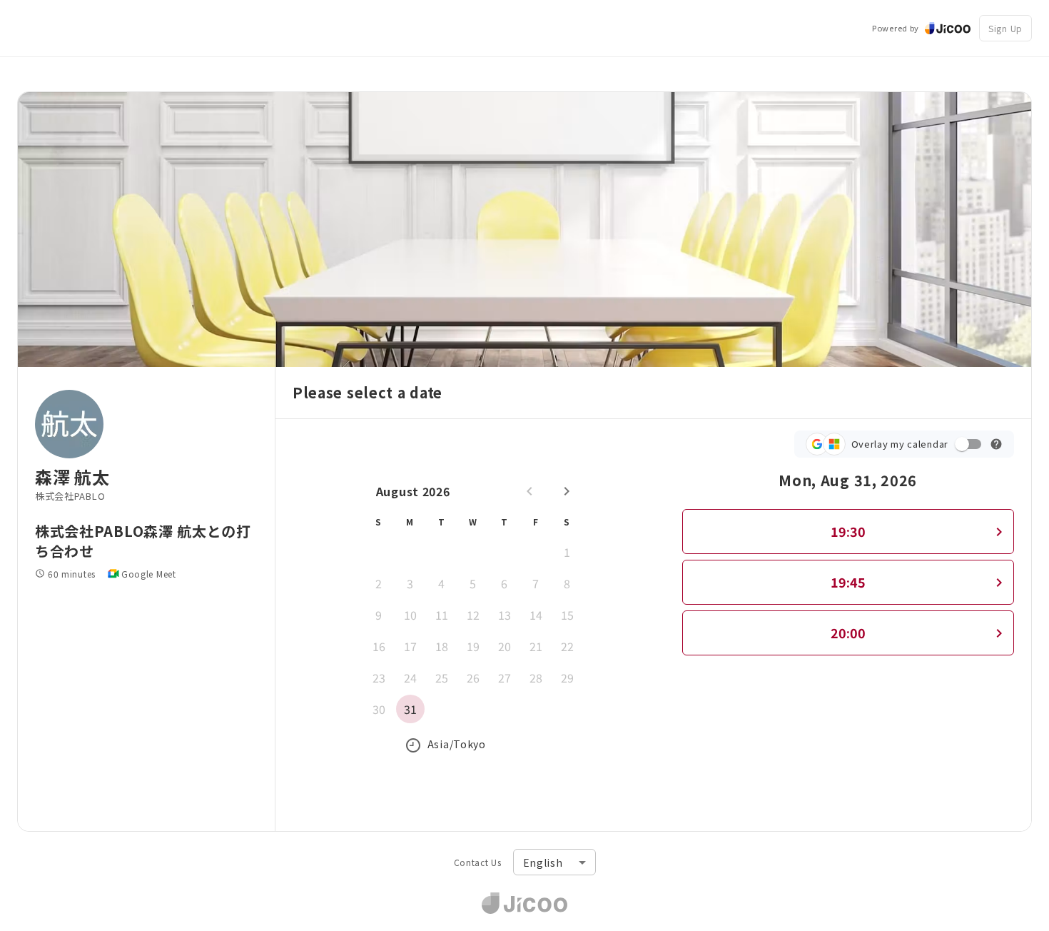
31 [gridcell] (410, 709)
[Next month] (566, 491)
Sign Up (1005, 28)
